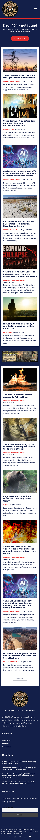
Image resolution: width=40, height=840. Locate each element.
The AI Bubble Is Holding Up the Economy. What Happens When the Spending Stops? (19, 446)
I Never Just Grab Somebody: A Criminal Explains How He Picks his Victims (18, 326)
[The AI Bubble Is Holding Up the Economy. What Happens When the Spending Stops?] (20, 429)
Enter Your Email (7, 807)
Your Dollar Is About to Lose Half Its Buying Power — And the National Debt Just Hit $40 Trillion (20, 274)
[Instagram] (15, 837)
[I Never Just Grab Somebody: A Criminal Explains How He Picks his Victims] (20, 309)
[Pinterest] (20, 837)
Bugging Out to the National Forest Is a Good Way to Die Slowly (17, 498)
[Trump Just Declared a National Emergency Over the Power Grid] (20, 60)
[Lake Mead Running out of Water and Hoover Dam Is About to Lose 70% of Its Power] (20, 638)
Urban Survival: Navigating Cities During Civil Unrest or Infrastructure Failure (19, 123)
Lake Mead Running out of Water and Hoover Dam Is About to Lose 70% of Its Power (19, 655)
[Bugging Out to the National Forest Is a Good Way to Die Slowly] (20, 481)
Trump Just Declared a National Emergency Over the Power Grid (19, 76)
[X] (25, 837)
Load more (19, 678)
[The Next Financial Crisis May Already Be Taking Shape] (20, 380)
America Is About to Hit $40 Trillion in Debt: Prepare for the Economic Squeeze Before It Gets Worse (19, 550)
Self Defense (7, 332)
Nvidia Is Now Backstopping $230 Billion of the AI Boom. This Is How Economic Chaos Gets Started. (19, 173)
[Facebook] (10, 837)
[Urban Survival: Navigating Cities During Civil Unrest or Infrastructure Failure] (20, 106)
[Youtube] (30, 837)
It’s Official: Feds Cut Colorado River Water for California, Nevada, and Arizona (18, 223)
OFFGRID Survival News (11, 81)
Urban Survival (8, 129)
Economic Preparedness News (14, 280)
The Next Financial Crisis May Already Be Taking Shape (17, 395)
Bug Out (6, 505)
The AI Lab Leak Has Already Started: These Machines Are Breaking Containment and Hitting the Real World (17, 604)
